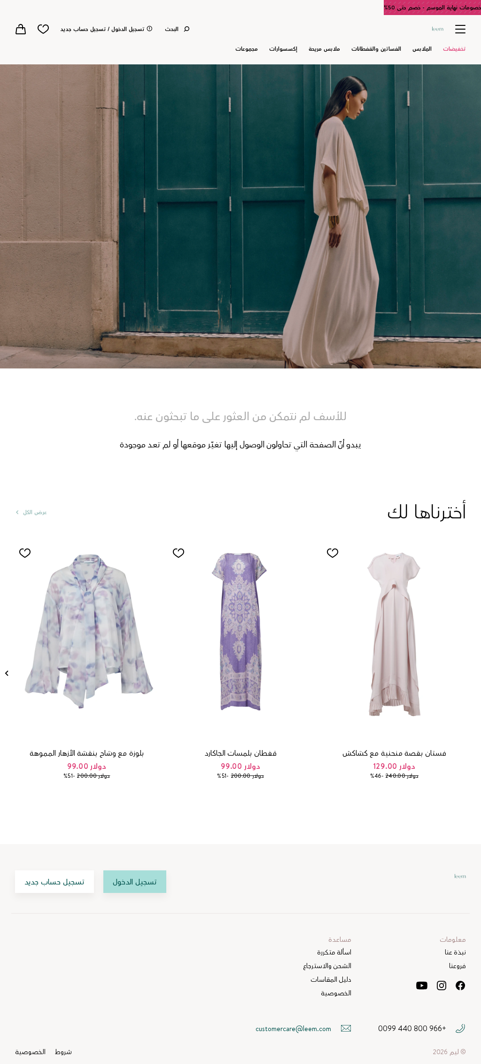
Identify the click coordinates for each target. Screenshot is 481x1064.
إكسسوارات (283, 49)
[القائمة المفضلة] (43, 29)
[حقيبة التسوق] (20, 29)
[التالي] (6, 673)
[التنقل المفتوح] (460, 28)
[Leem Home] (437, 27)
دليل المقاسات (330, 979)
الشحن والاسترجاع (327, 966)
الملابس (422, 49)
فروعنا (457, 966)
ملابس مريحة (324, 49)
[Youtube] (421, 985)
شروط (63, 1052)
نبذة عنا (455, 952)
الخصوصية (336, 993)
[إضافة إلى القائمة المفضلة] (332, 553)
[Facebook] (460, 985)
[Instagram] (441, 985)
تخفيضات (454, 49)
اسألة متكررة (334, 952)
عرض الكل (35, 512)
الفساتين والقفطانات (376, 49)
